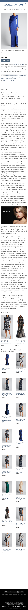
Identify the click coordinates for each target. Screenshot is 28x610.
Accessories (5, 594)
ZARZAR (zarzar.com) (18, 64)
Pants (19, 595)
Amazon (16, 596)
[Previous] (1, 332)
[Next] (27, 332)
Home (4, 9)
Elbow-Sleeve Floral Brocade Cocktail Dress (6, 342)
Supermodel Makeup (19, 603)
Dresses (9, 595)
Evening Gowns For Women (16, 9)
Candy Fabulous (9, 600)
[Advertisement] (14, 573)
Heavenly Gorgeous (10, 602)
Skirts (7, 596)
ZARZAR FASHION (14, 5)
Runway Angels (19, 602)
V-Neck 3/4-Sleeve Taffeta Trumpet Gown (6, 370)
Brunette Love (8, 597)
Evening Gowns (12, 77)
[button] (2, 4)
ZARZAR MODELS (17, 608)
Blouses (15, 594)
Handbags (14, 595)
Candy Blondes (19, 599)
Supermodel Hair (8, 603)
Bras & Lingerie (22, 594)
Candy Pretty (5, 601)
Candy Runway (13, 601)
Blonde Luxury (22, 596)
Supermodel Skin (9, 604)
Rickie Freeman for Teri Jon (9, 80)
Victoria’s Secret (19, 604)
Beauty (10, 594)
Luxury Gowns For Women (10, 78)
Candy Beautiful (9, 599)
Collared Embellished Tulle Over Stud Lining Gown (21, 342)
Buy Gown (6, 60)
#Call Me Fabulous (18, 597)
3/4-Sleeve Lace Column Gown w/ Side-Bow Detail (6, 497)
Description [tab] (4, 89)
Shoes (23, 595)
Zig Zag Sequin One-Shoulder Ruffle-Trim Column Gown (7, 394)
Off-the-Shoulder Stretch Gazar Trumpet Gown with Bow (6, 419)
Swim (11, 596)
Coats (4, 595)
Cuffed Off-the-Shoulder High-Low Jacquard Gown (20, 498)
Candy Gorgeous (18, 600)
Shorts (3, 596)
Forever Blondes (22, 601)
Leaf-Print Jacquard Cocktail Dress (20, 370)
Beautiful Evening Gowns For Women (14, 75)
